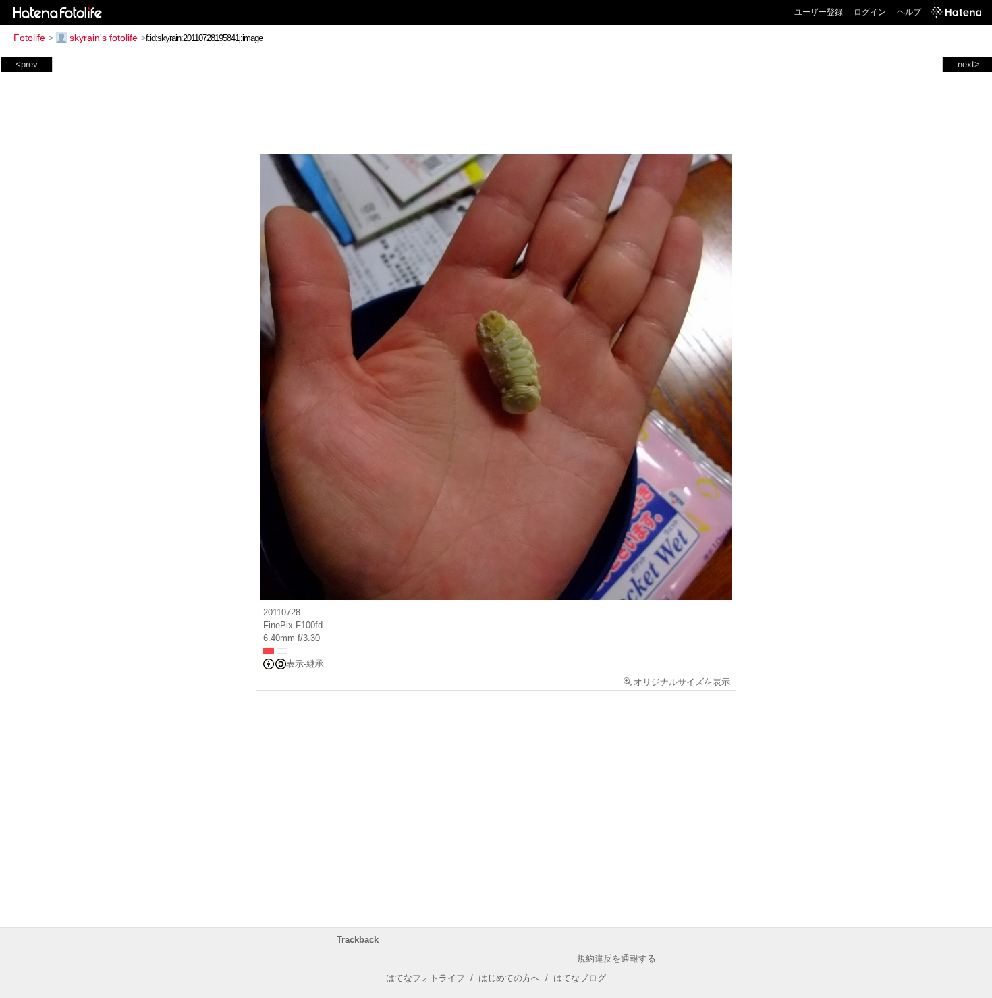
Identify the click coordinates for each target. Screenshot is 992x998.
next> (969, 64)
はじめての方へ (509, 978)
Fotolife (29, 37)
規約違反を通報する (616, 958)
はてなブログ (579, 978)
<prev (27, 64)
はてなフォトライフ (425, 978)
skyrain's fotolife (104, 37)
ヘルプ (909, 12)
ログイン (870, 12)
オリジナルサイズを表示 (682, 682)
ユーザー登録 (818, 12)
